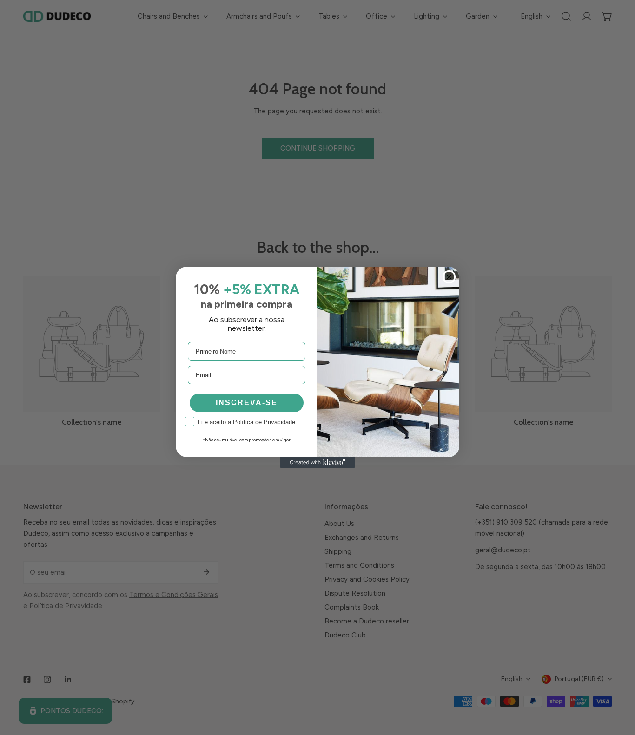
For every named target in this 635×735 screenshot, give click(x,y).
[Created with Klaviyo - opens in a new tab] (317, 462)
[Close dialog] (449, 276)
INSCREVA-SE (247, 403)
